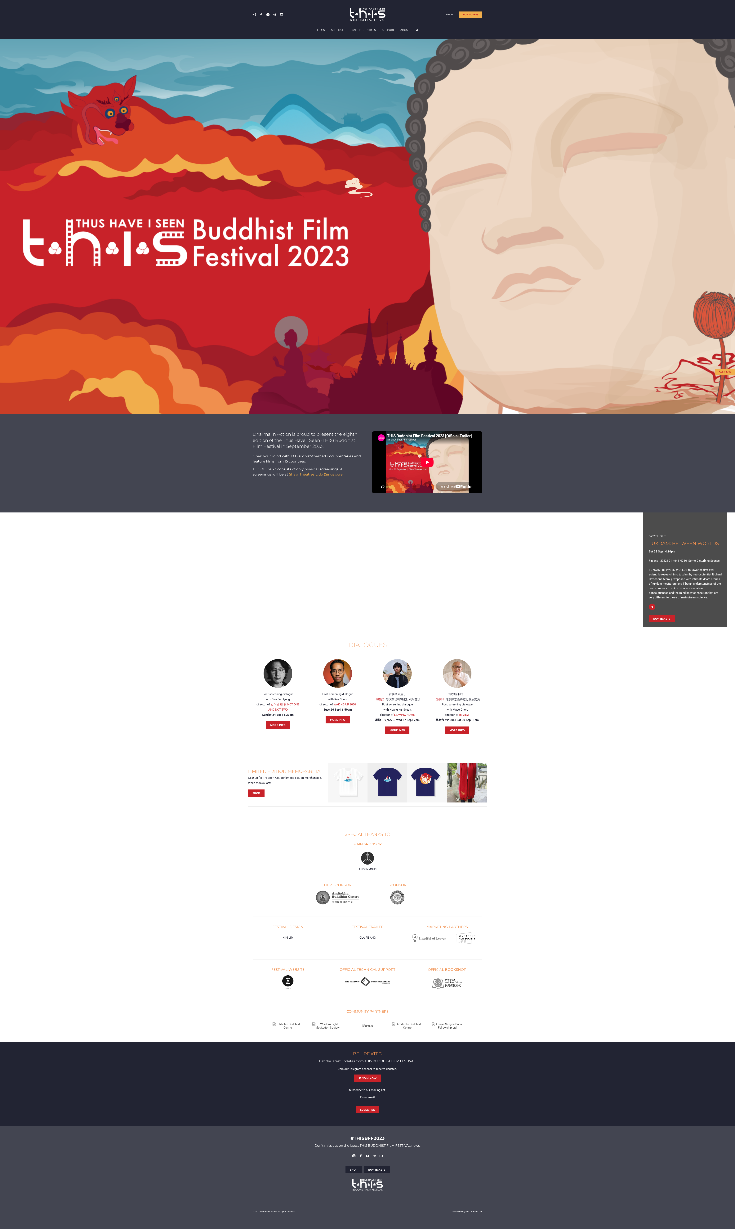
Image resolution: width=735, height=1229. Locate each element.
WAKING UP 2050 (345, 704)
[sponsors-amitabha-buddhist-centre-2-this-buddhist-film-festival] (338, 892)
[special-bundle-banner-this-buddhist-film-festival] (407, 764)
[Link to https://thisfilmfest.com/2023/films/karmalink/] (652, 616)
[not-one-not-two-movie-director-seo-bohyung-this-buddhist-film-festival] (278, 660)
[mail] (281, 14)
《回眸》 (440, 699)
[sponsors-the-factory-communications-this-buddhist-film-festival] (367, 978)
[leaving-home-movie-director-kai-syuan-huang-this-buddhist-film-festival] (397, 660)
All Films (725, 371)
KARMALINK (663, 543)
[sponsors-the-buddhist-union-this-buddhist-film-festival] (397, 891)
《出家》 (380, 699)
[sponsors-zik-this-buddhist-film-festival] (288, 976)
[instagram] (254, 14)
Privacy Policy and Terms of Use (467, 1211)
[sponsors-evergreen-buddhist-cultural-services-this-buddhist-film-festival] (447, 976)
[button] (417, 30)
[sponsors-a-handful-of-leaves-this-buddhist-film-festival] (429, 935)
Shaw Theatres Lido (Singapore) (316, 474)
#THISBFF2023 (367, 1138)
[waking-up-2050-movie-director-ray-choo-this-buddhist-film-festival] (337, 660)
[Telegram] (274, 14)
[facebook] (261, 14)
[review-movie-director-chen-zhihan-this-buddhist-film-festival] (457, 660)
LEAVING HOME (404, 715)
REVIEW (464, 715)
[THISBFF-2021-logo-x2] (367, 9)
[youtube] (268, 14)
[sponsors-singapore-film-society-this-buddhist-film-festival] (465, 933)
